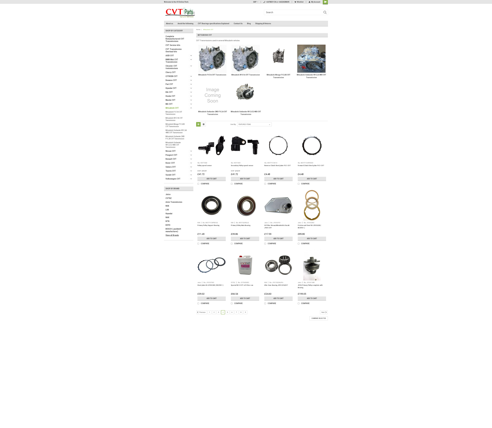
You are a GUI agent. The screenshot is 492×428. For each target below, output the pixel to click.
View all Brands (172, 235)
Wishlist (300, 2)
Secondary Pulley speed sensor (242, 165)
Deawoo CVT (171, 80)
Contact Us (238, 23)
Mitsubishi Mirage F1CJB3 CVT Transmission (175, 125)
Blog (249, 23)
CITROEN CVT (172, 76)
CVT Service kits (173, 45)
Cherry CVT (171, 72)
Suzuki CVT (171, 175)
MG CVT (169, 104)
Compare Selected (318, 318)
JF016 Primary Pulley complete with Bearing (310, 286)
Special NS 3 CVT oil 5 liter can (242, 285)
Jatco (168, 194)
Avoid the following (185, 23)
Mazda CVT (170, 100)
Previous (202, 312)
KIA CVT (169, 92)
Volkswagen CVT (173, 179)
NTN (167, 221)
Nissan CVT (171, 151)
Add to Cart (212, 179)
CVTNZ (169, 198)
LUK (167, 210)
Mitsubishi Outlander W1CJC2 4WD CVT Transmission (173, 144)
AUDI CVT (170, 55)
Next (323, 312)
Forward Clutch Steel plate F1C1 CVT (311, 165)
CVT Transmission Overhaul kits (174, 50)
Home (198, 29)
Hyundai (169, 213)
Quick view (211, 159)
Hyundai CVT (171, 88)
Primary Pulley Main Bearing (240, 225)
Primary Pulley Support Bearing (208, 225)
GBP (254, 2)
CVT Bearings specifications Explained (213, 23)
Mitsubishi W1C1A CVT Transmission (174, 119)
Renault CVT (171, 159)
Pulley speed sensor (204, 165)
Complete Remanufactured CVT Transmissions (175, 38)
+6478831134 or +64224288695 (277, 2)
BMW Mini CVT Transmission (172, 60)
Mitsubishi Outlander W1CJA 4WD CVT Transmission (176, 131)
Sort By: (233, 124)
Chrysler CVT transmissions (172, 67)
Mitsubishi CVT (172, 108)
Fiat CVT (169, 84)
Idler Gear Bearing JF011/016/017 (276, 285)
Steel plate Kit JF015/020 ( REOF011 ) (210, 285)
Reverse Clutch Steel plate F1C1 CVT (277, 165)
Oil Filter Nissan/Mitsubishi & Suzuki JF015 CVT (276, 226)
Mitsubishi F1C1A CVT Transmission (174, 113)
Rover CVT (170, 163)
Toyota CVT (171, 171)
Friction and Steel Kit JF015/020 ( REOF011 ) (309, 226)
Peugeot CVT (171, 155)
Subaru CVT (171, 167)
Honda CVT (170, 96)
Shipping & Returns (263, 23)
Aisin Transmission (174, 202)
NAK (167, 217)
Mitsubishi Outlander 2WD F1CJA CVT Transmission (175, 137)
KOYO (168, 225)
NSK (167, 206)
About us (169, 23)
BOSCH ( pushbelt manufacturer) (173, 230)
